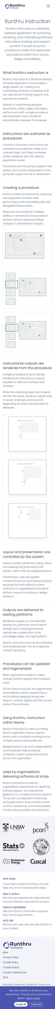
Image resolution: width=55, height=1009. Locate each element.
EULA (5, 977)
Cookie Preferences (15, 972)
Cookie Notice (11, 967)
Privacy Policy (10, 957)
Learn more (33, 998)
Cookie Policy (10, 962)
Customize (36, 1004)
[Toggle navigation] (48, 6)
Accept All (21, 1004)
